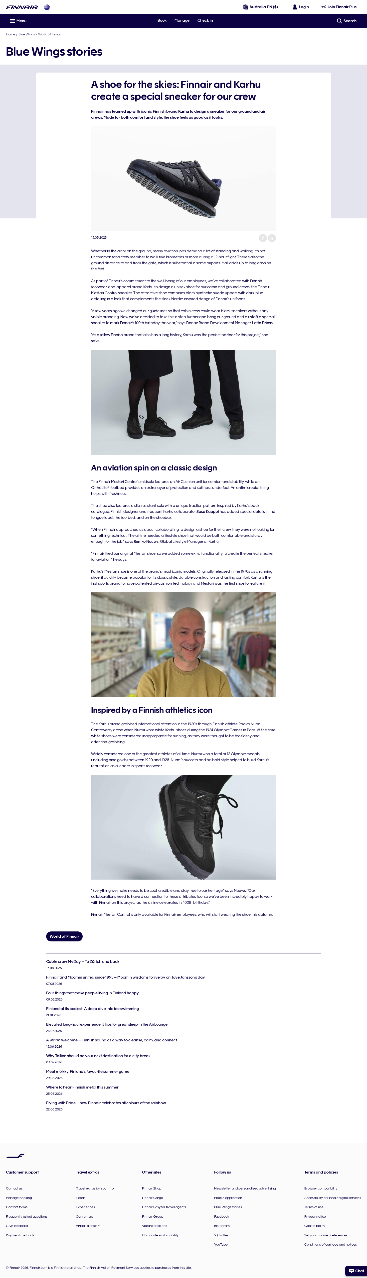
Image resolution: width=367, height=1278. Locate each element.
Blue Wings (26, 34)
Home (10, 34)
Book (162, 20)
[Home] (22, 7)
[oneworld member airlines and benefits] (47, 7)
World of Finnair (49, 34)
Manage (182, 20)
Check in (205, 20)
